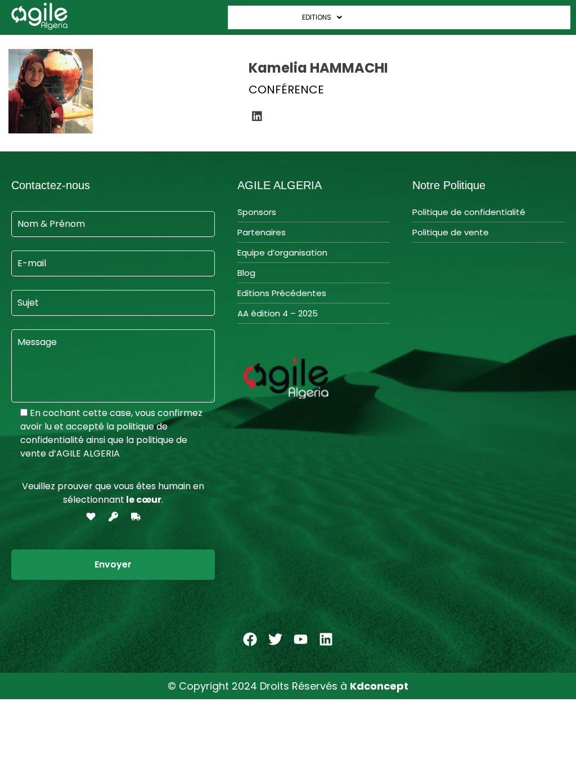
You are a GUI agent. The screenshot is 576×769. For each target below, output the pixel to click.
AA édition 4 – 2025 (277, 313)
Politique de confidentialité (468, 212)
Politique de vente (450, 232)
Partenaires (261, 232)
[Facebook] (250, 639)
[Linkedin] (326, 639)
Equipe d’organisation (282, 252)
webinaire (548, 17)
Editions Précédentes (281, 293)
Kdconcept (379, 686)
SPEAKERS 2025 (450, 17)
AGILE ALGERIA (256, 17)
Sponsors (256, 212)
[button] (262, 17)
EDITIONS (316, 17)
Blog (246, 273)
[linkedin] (257, 116)
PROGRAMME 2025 (383, 17)
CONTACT (503, 17)
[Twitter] (275, 639)
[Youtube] (301, 639)
